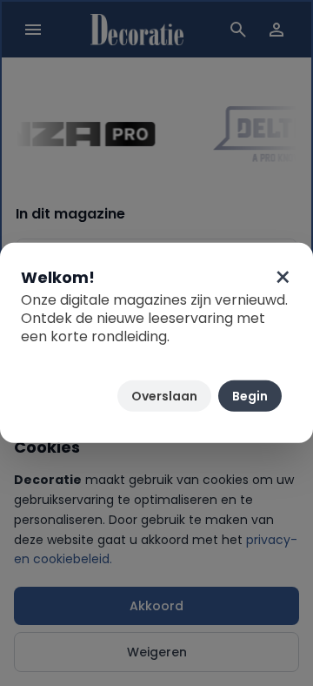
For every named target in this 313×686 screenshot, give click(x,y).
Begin (250, 396)
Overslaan (164, 396)
